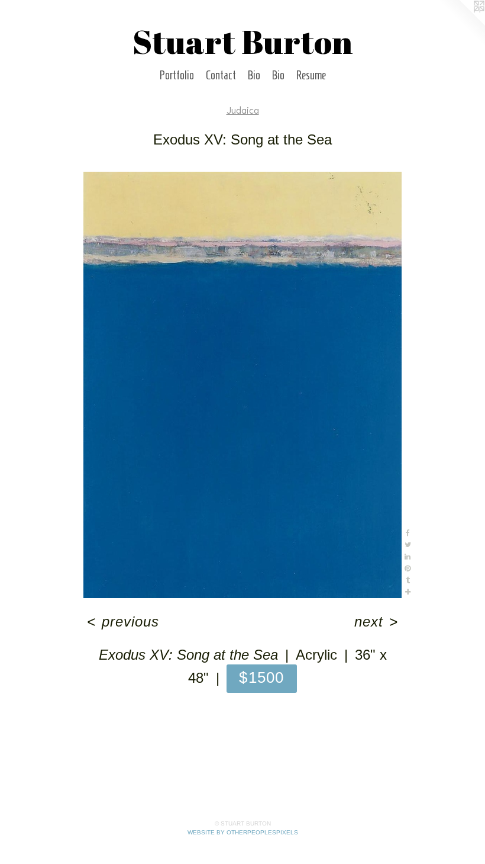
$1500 (261, 677)
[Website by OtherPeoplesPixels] (461, 23)
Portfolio (177, 75)
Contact (221, 75)
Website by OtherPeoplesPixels (242, 832)
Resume (311, 75)
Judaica (243, 110)
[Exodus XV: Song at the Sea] (242, 385)
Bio (254, 75)
